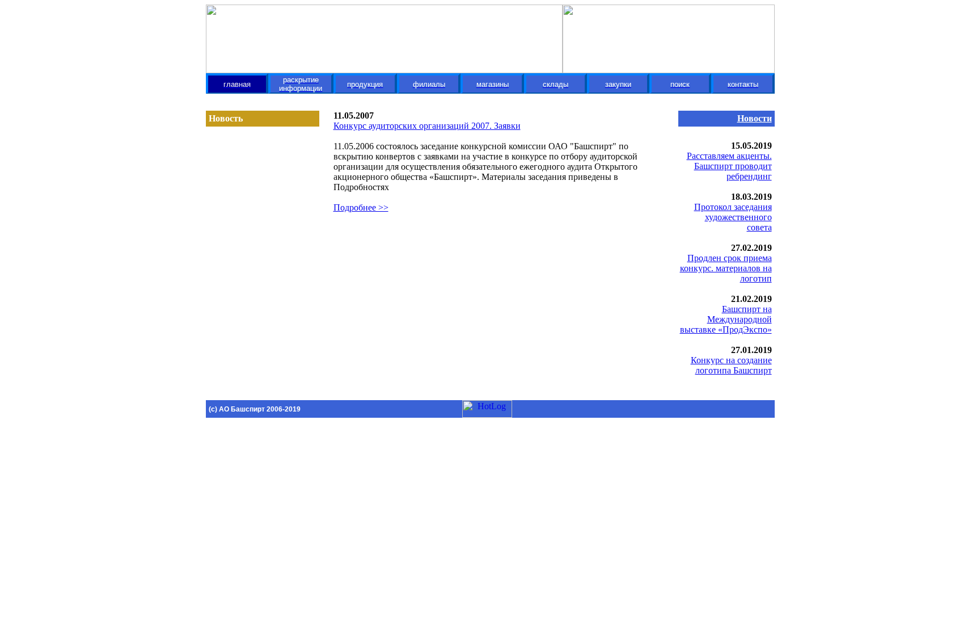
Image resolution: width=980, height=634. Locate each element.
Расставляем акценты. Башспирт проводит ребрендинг (729, 166)
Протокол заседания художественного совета (733, 217)
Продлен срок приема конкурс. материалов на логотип (726, 268)
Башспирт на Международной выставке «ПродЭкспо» (726, 319)
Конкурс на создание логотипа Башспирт (731, 365)
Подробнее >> (360, 207)
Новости (754, 118)
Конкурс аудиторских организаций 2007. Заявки (427, 126)
